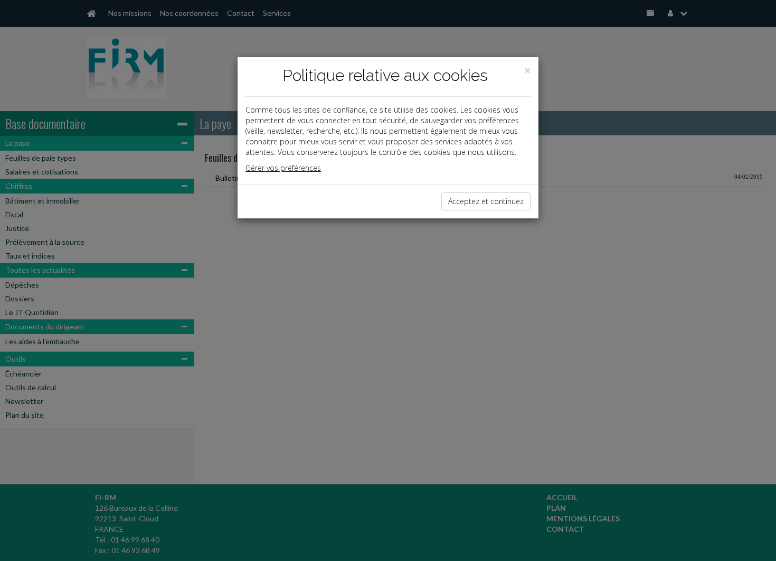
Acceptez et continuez (486, 201)
